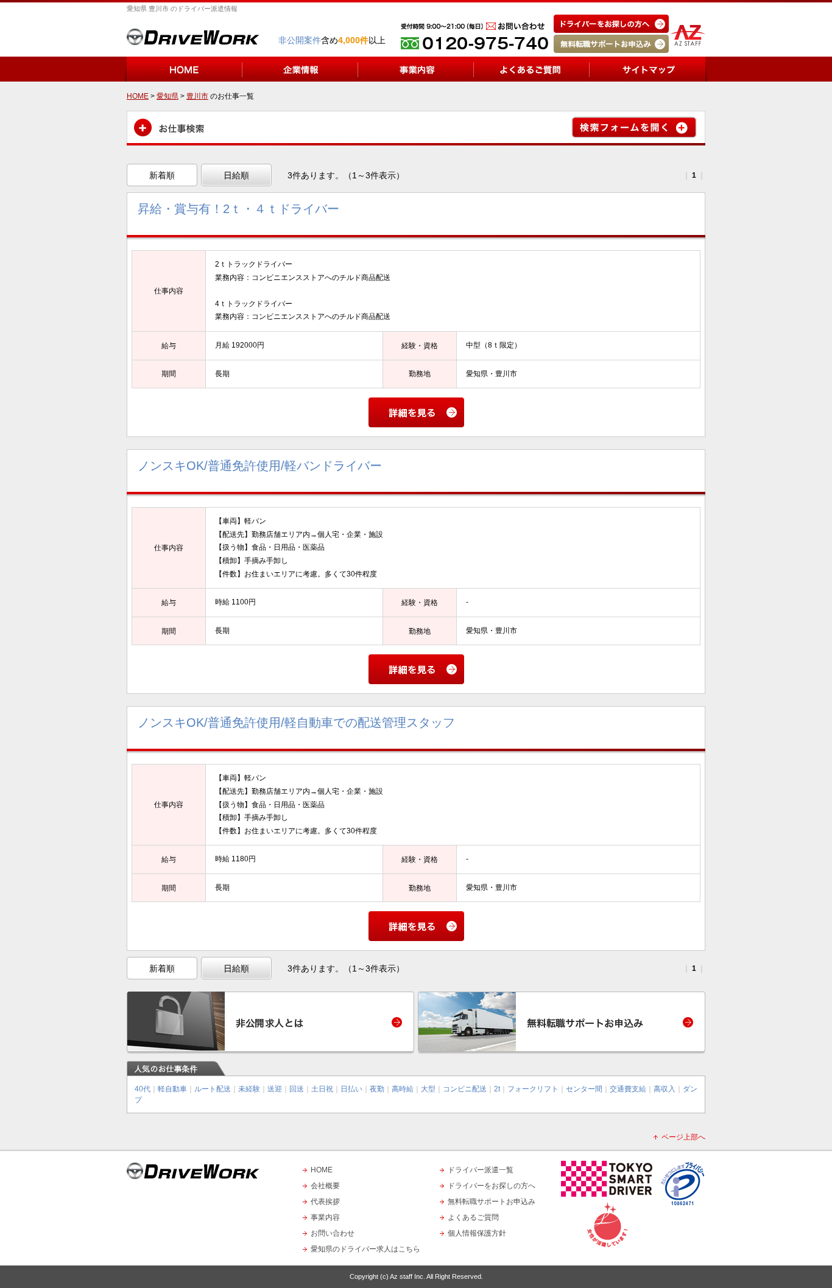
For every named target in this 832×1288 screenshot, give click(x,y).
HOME (322, 1170)
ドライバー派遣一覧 (480, 1170)
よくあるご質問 (473, 1217)
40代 (142, 1089)
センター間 (584, 1089)
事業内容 (325, 1217)
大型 (428, 1089)
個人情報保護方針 (477, 1233)
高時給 (403, 1089)
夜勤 (377, 1089)
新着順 (162, 175)
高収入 (664, 1089)
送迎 (274, 1089)
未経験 (249, 1089)
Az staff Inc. (407, 1276)
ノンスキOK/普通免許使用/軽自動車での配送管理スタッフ (296, 722)
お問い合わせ (332, 1233)
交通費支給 (628, 1089)
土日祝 (322, 1089)
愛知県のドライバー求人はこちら (365, 1249)
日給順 (236, 175)
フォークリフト (533, 1089)
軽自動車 (172, 1089)
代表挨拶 (325, 1201)
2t (497, 1089)
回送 (296, 1089)
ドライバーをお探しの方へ (491, 1185)
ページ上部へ (683, 1137)
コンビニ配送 (465, 1089)
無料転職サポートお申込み (491, 1201)
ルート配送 (212, 1089)
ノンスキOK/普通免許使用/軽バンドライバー (260, 465)
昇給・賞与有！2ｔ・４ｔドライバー (238, 208)
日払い (351, 1089)
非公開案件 (299, 40)
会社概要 (325, 1185)
